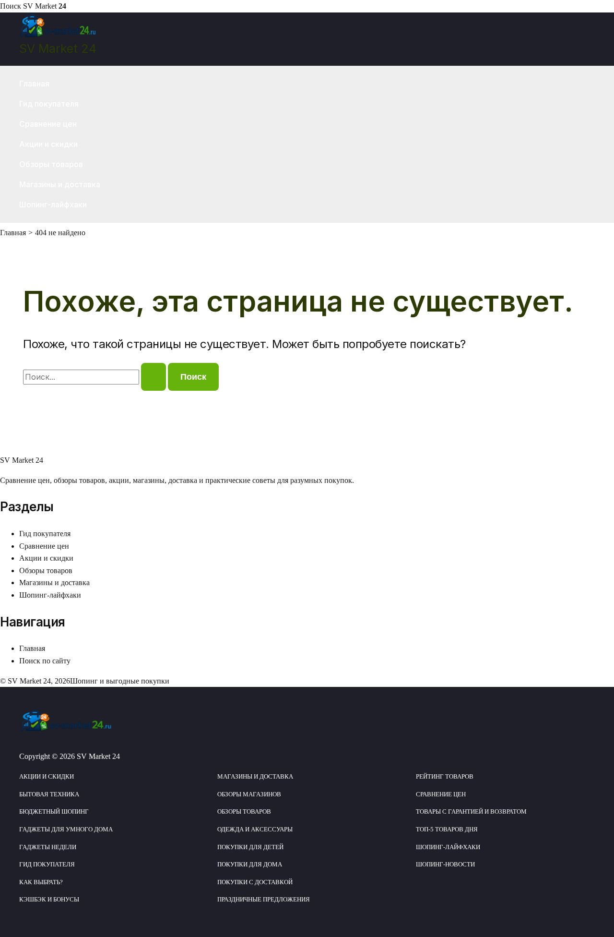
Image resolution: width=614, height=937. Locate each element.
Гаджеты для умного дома (66, 829)
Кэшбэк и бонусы (49, 899)
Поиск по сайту (45, 661)
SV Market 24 (57, 48)
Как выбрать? (41, 882)
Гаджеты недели (47, 847)
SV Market (44, 6)
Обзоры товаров (51, 164)
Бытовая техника (49, 794)
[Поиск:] (95, 377)
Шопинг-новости (445, 864)
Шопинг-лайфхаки (53, 204)
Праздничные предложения (263, 899)
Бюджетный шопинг (54, 811)
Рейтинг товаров (444, 776)
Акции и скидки (48, 144)
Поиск (10, 6)
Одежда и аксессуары (255, 829)
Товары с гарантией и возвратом (471, 811)
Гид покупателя (49, 103)
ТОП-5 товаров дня (447, 829)
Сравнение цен (48, 124)
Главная (34, 83)
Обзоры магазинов (249, 794)
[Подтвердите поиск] (153, 377)
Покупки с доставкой (255, 882)
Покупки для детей (250, 847)
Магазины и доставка (59, 184)
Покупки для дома (249, 864)
